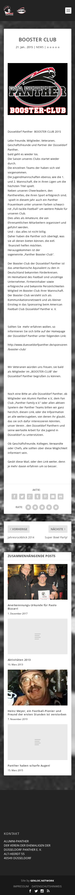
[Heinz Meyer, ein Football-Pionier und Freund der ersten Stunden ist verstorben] (38, 687)
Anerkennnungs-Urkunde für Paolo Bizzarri (32, 606)
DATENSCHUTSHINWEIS (47, 886)
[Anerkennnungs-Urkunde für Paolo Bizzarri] (38, 582)
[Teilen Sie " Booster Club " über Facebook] (14, 496)
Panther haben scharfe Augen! (29, 765)
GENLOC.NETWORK (42, 880)
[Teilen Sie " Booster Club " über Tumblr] (37, 496)
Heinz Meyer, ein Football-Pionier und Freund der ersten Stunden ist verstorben (37, 712)
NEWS (40, 47)
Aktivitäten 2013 (19, 660)
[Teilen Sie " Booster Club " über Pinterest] (45, 496)
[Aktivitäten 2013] (38, 636)
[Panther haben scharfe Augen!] (38, 742)
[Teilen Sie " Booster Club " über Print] (60, 496)
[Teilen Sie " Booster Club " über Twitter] (22, 496)
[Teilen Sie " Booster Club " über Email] (53, 496)
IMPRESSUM (21, 886)
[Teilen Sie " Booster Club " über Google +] (30, 496)
